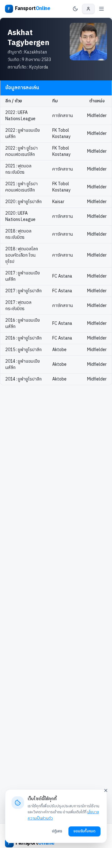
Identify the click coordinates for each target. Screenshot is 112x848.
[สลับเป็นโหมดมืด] (75, 8)
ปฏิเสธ (57, 831)
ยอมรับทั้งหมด (84, 831)
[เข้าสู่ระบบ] (88, 9)
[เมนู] (101, 8)
